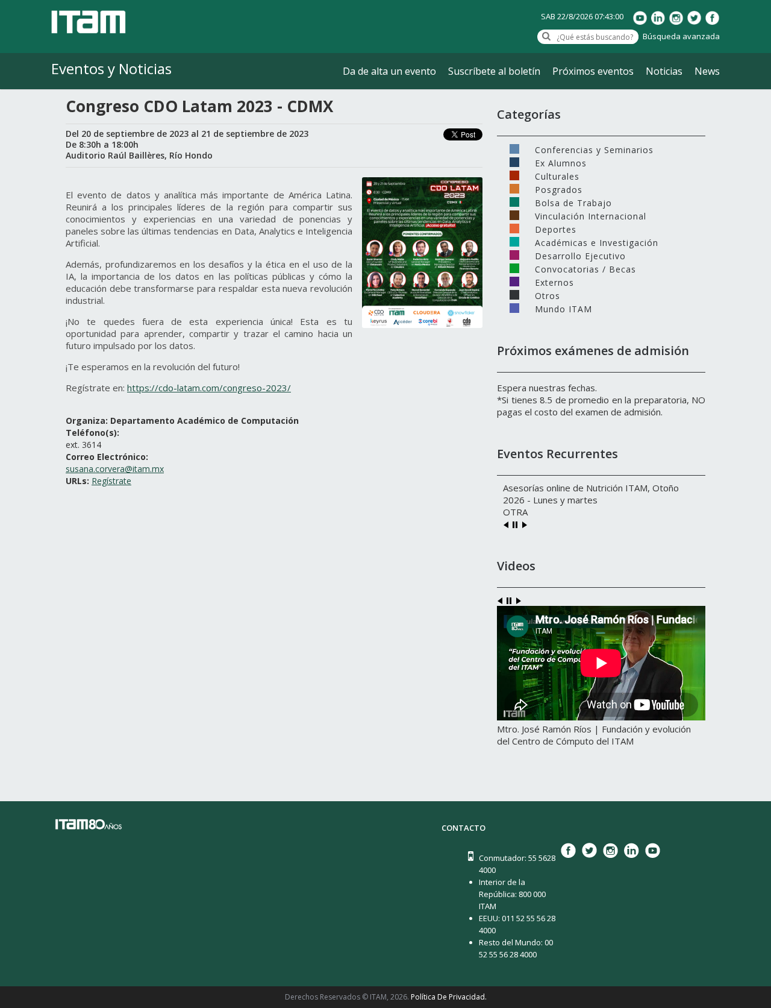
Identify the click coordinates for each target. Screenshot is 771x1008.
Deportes (555, 228)
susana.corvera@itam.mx (115, 468)
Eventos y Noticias (111, 68)
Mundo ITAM (563, 308)
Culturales (557, 175)
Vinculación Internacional (590, 215)
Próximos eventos (593, 71)
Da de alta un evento (389, 71)
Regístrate (111, 481)
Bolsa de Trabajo (573, 202)
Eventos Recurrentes (557, 454)
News (707, 71)
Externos (554, 281)
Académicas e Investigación (596, 242)
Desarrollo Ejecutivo (580, 255)
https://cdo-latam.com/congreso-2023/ (209, 388)
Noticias (664, 71)
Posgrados (558, 189)
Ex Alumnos (561, 162)
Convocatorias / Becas (585, 268)
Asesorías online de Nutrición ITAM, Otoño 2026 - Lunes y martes (591, 494)
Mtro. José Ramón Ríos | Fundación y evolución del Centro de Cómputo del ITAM (594, 735)
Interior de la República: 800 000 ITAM (512, 894)
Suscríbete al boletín (494, 71)
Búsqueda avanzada (681, 36)
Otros (547, 295)
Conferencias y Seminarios (594, 149)
